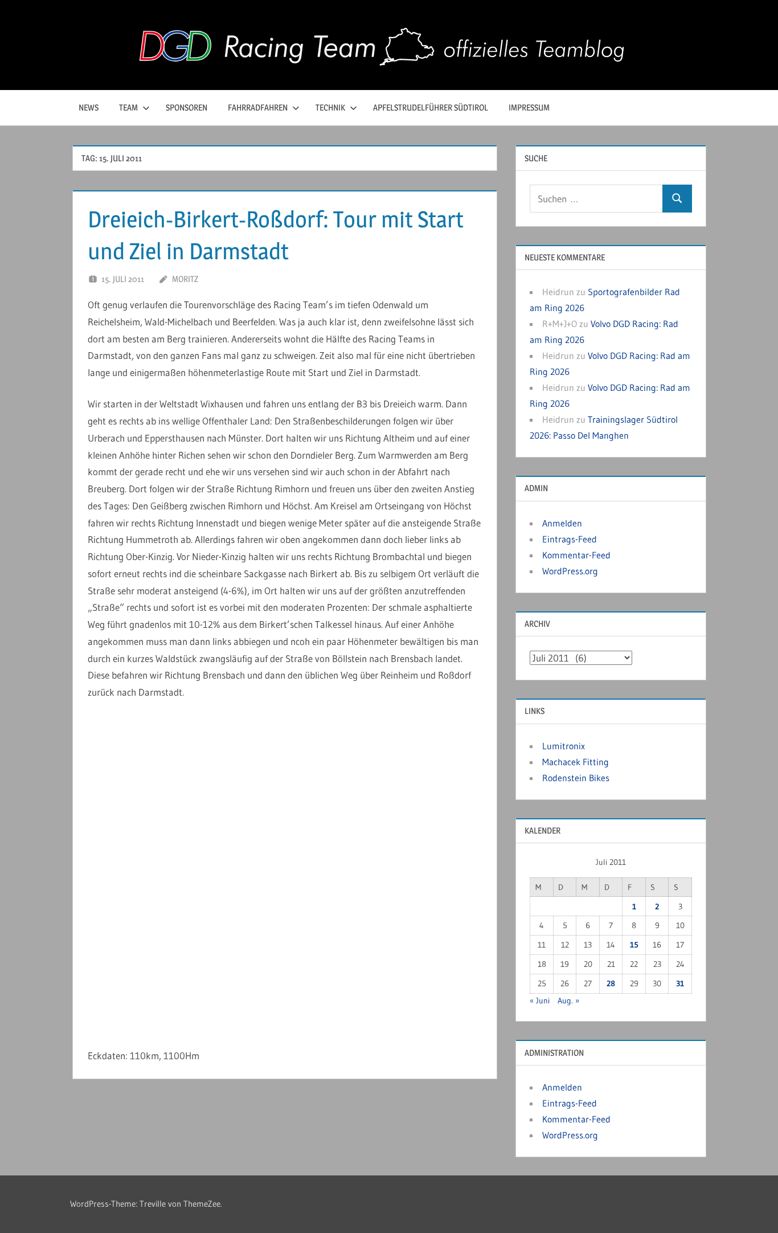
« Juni (540, 1000)
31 (680, 983)
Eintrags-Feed (569, 539)
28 (611, 983)
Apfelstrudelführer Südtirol (430, 107)
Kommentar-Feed (576, 555)
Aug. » (568, 1000)
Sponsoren (186, 107)
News (89, 107)
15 (634, 945)
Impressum (529, 107)
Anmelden (562, 523)
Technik (330, 107)
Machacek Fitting (575, 761)
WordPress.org (570, 571)
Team (128, 107)
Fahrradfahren (258, 107)
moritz (185, 278)
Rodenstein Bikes (575, 777)
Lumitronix (563, 746)
